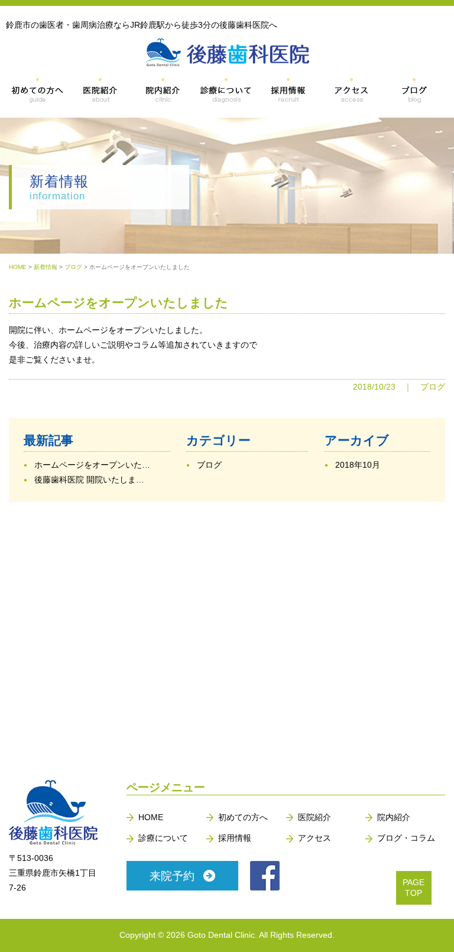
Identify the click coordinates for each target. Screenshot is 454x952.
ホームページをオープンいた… (92, 464)
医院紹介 (314, 817)
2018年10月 (357, 464)
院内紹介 (393, 817)
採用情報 (234, 838)
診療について (163, 838)
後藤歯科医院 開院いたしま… (89, 479)
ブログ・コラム (406, 838)
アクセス (314, 838)
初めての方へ (243, 817)
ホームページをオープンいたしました (118, 302)
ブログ (432, 386)
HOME (150, 817)
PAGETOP (413, 887)
